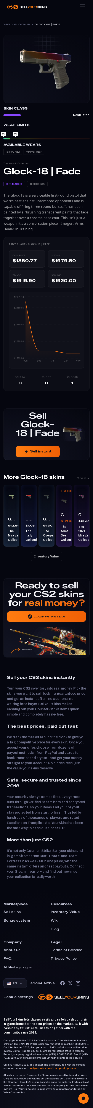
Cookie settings (18, 997)
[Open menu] (82, 6)
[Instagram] (78, 983)
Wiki (6, 24)
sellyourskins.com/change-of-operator (52, 1068)
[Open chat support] (83, 1098)
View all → (83, 478)
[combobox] (15, 983)
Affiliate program (18, 967)
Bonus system (16, 920)
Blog (55, 929)
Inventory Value (46, 556)
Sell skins (12, 912)
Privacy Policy (64, 959)
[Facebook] (62, 983)
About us (12, 950)
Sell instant (40, 451)
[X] (70, 983)
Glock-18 (22, 24)
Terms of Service (66, 950)
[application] (46, 330)
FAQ (7, 959)
